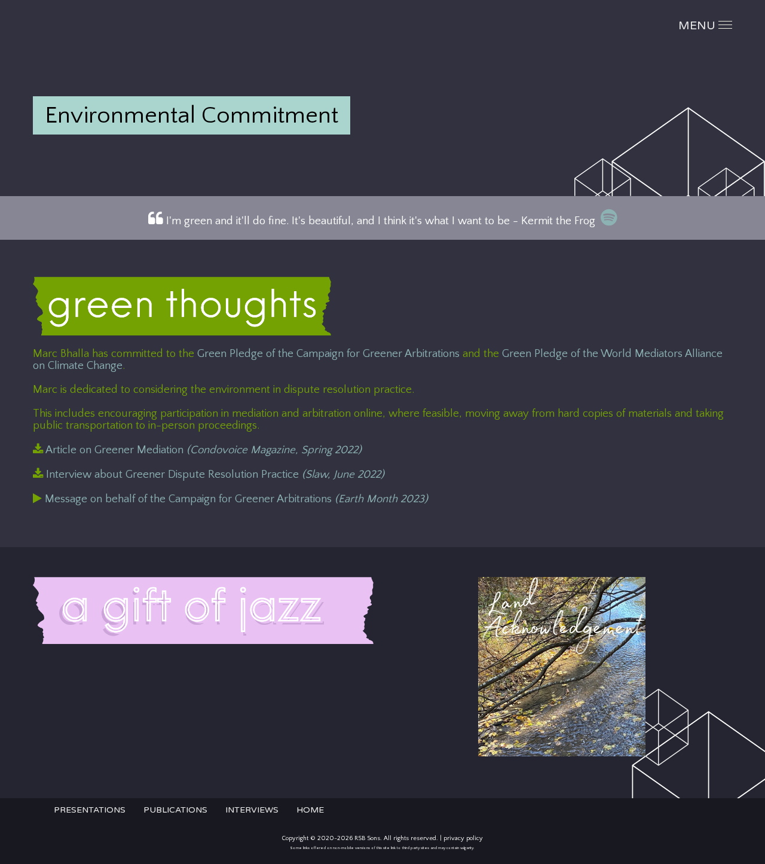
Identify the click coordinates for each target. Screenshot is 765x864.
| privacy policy (461, 838)
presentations (90, 810)
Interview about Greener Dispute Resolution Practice (215, 474)
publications (175, 810)
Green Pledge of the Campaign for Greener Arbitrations (328, 353)
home (310, 810)
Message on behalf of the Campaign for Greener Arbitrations (235, 499)
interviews (252, 810)
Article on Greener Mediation (202, 450)
